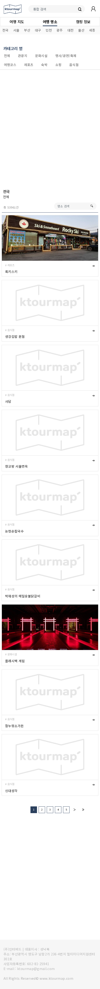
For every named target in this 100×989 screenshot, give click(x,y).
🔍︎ (91, 206)
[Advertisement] (50, 129)
